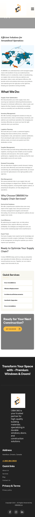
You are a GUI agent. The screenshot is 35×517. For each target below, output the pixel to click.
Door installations (10, 283)
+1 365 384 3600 (9, 461)
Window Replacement (11, 288)
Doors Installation (10, 306)
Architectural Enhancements (13, 294)
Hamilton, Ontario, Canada (12, 454)
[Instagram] (16, 512)
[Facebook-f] (10, 512)
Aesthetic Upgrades (10, 300)
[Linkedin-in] (22, 512)
